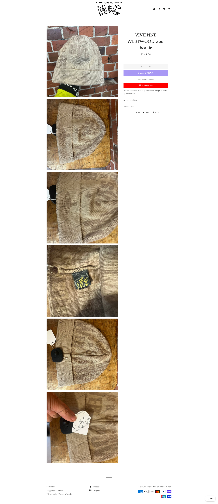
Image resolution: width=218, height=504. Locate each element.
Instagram (96, 490)
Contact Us (51, 487)
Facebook (96, 487)
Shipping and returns (55, 490)
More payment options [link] (146, 79)
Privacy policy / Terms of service (59, 494)
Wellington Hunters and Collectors (157, 487)
